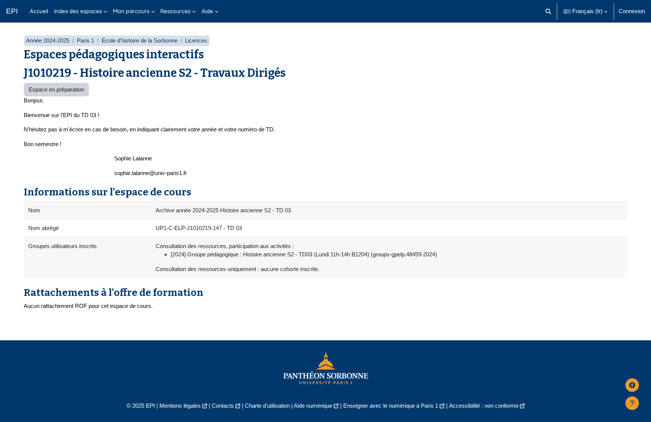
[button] (549, 11)
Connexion (632, 11)
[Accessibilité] (632, 385)
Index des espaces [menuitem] (78, 11)
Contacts (223, 405)
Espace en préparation (56, 89)
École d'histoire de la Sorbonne (139, 40)
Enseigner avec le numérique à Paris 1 (390, 405)
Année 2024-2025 (47, 40)
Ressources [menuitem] (175, 11)
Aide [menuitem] (207, 11)
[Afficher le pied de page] (632, 403)
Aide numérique (313, 405)
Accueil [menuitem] (39, 11)
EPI (12, 11)
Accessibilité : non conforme (483, 405)
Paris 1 (85, 40)
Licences (196, 40)
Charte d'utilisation (267, 405)
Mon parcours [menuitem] (131, 11)
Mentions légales (180, 405)
